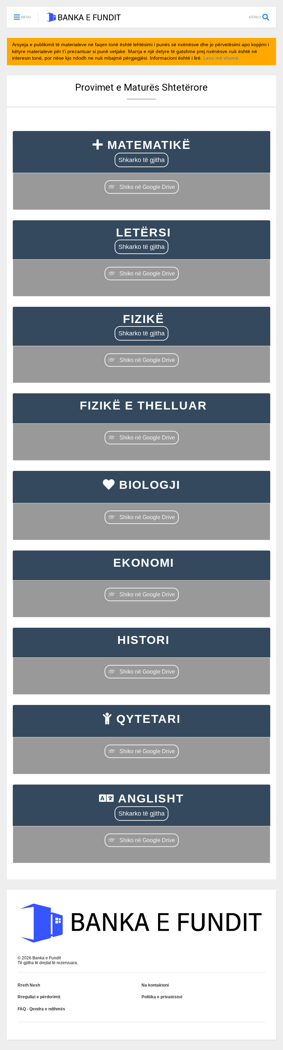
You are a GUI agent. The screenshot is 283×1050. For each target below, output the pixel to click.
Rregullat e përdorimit (39, 997)
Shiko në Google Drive (147, 187)
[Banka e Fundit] (83, 19)
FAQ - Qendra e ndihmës (41, 1009)
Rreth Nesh (29, 985)
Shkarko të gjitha (141, 160)
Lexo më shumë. (221, 58)
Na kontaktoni (155, 985)
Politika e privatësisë (162, 997)
